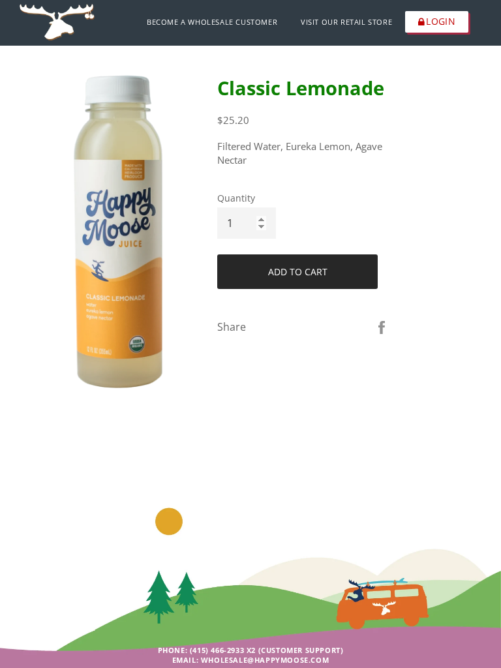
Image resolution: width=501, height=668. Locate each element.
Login (440, 21)
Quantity (236, 198)
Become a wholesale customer (212, 22)
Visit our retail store (346, 22)
